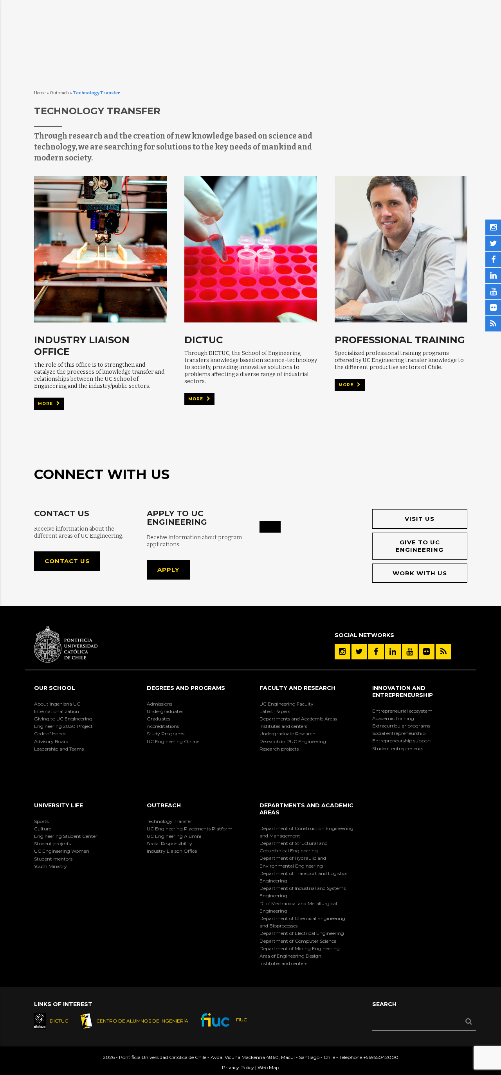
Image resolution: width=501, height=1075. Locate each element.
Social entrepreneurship (398, 733)
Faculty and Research (297, 687)
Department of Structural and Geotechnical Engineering (294, 847)
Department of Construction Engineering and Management (306, 832)
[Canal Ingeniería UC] (410, 651)
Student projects (52, 843)
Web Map (268, 1067)
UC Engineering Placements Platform (189, 829)
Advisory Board (51, 741)
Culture (42, 829)
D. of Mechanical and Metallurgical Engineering (298, 907)
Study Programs (165, 733)
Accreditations (163, 726)
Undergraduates (165, 711)
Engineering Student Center (65, 836)
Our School (54, 687)
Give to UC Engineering (419, 546)
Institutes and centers (283, 726)
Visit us (419, 518)
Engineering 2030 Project (63, 726)
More (46, 403)
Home (40, 92)
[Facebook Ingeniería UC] (376, 651)
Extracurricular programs (401, 726)
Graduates (158, 719)
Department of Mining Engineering (300, 948)
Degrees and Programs (186, 687)
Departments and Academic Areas (298, 719)
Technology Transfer (169, 821)
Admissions (159, 704)
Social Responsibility (169, 843)
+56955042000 (380, 1057)
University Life (58, 805)
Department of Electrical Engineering (302, 933)
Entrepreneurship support (401, 741)
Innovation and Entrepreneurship (402, 691)
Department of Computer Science (298, 941)
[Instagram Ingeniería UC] (342, 651)
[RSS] (443, 651)
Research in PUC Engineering (293, 741)
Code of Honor (50, 733)
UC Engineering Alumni (174, 836)
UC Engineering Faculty (287, 704)
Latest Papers (275, 711)
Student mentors (53, 859)
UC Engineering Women (61, 851)
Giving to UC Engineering (63, 719)
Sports (41, 821)
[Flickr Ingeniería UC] (426, 651)
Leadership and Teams (59, 749)
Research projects (279, 749)
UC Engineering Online (173, 741)
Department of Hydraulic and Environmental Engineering (293, 861)
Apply (168, 569)
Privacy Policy (238, 1067)
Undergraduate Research (287, 733)
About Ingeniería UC (57, 704)
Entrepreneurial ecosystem (402, 711)
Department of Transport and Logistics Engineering (303, 877)
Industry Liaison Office (172, 851)
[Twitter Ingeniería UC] (359, 651)
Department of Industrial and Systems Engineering (303, 892)
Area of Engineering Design (290, 956)
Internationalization (56, 711)
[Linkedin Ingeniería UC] (393, 651)
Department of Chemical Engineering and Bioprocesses (302, 922)
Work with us (420, 573)
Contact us (67, 561)
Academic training (393, 718)
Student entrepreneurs (397, 748)
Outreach (59, 92)
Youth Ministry (50, 866)
